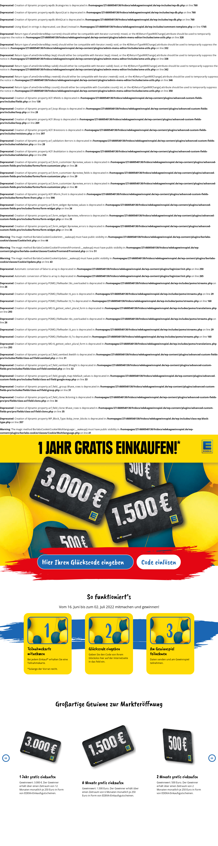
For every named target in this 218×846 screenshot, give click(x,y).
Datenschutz (116, 832)
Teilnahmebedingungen (89, 832)
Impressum (135, 832)
